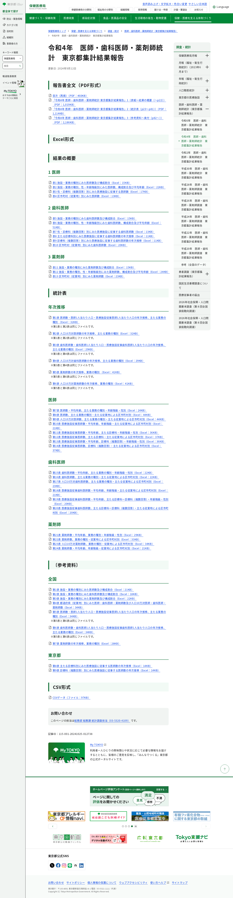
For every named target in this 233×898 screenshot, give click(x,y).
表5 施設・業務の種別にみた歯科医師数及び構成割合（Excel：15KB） (95, 218)
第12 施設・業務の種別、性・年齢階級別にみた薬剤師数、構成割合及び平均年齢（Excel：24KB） (111, 272)
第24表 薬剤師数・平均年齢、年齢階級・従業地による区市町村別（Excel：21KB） (102, 548)
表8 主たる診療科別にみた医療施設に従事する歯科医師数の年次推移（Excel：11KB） (104, 236)
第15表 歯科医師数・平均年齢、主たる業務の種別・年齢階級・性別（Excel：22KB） (103, 472)
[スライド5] (126, 826)
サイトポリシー (75, 882)
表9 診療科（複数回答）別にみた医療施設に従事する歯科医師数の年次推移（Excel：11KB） (108, 240)
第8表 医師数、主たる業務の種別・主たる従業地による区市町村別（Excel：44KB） (102, 415)
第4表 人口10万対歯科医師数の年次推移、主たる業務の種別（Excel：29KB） (99, 361)
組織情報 (124, 9)
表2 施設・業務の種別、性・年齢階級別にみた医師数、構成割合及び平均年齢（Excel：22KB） (109, 187)
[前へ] (52, 826)
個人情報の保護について (101, 882)
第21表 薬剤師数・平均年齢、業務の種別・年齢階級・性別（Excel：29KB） (98, 535)
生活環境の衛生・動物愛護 (151, 18)
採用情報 (142, 9)
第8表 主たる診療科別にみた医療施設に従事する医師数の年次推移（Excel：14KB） (102, 666)
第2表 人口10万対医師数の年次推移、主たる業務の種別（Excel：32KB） (96, 333)
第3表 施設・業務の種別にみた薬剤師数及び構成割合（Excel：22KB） (95, 598)
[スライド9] (129, 826)
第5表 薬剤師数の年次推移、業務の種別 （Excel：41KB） (87, 372)
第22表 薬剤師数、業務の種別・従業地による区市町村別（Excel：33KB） (97, 539)
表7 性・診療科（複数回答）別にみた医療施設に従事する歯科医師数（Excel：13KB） (104, 231)
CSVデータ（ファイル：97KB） (72, 697)
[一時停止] (135, 826)
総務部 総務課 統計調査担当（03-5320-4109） (102, 720)
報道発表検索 (9, 76)
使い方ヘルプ (158, 882)
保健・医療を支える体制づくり (193, 18)
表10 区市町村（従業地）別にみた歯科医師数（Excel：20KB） (90, 245)
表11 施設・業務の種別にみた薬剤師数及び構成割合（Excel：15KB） (94, 267)
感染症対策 (88, 18)
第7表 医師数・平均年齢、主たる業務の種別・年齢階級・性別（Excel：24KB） (100, 410)
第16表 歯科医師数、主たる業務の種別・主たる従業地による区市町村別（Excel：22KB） (106, 477)
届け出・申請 (161, 9)
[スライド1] (123, 826)
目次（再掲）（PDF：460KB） (70, 95)
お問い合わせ (56, 882)
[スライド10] (132, 826)
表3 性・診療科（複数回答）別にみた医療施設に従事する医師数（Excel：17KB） (101, 191)
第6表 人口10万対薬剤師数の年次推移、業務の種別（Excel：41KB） (93, 383)
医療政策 (69, 18)
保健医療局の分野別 (81, 9)
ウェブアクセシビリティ (133, 882)
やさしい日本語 (197, 4)
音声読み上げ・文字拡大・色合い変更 (164, 4)
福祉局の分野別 (105, 9)
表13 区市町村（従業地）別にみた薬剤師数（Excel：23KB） (89, 276)
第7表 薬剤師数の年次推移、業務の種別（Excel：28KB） (87, 643)
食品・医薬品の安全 (115, 18)
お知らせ (198, 9)
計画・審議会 (180, 9)
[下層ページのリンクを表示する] (207, 55)
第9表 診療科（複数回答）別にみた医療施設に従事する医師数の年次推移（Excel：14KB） (106, 670)
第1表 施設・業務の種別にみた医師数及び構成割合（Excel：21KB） (93, 589)
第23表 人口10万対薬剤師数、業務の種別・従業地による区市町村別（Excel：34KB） (103, 544)
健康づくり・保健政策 (42, 18)
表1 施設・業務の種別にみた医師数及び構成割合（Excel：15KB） (92, 183)
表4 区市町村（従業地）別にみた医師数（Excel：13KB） (87, 196)
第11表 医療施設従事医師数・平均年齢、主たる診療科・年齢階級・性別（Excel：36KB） (106, 432)
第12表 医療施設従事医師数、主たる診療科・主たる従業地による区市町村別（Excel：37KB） (109, 437)
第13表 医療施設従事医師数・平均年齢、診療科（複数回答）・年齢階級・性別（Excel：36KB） (109, 441)
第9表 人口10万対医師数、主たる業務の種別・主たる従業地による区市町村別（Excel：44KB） (109, 419)
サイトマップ (180, 882)
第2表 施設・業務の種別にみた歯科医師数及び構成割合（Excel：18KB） (96, 594)
